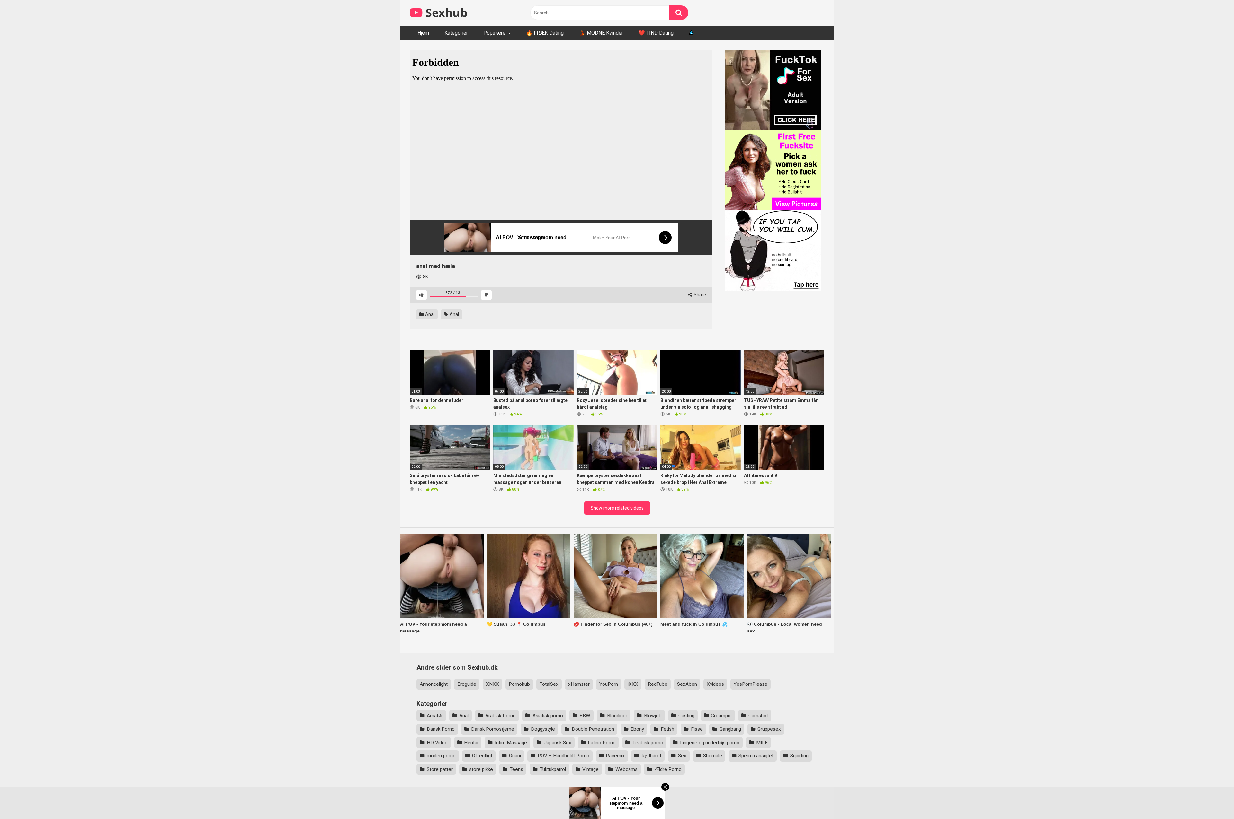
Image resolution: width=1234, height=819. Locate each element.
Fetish (667, 729)
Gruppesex (769, 729)
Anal (429, 314)
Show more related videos (617, 507)
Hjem (423, 33)
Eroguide (466, 684)
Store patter (440, 769)
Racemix (615, 756)
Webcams (626, 769)
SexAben (687, 684)
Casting (686, 716)
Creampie (721, 716)
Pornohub (519, 684)
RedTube (657, 684)
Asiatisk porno (547, 716)
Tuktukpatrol (553, 769)
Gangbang (730, 729)
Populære (494, 33)
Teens (516, 769)
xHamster (579, 684)
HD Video (437, 742)
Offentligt (482, 756)
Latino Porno (602, 742)
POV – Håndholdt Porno (563, 756)
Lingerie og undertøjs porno (709, 742)
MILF (762, 742)
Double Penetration (593, 729)
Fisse (697, 729)
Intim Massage (511, 742)
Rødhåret (651, 756)
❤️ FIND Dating (656, 33)
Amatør (435, 716)
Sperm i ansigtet (755, 756)
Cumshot (758, 716)
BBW (584, 716)
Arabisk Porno (500, 716)
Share (699, 294)
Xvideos (715, 684)
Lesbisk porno (647, 742)
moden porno (441, 756)
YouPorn (608, 684)
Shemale (712, 756)
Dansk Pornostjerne (492, 729)
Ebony (637, 729)
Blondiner (617, 716)
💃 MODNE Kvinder (601, 33)
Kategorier (456, 33)
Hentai (471, 742)
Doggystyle (543, 729)
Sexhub (445, 13)
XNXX (492, 684)
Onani (515, 756)
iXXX (633, 684)
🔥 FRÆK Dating (545, 33)
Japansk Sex (557, 742)
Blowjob (653, 716)
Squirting (799, 756)
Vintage (590, 769)
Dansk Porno (441, 729)
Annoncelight (434, 684)
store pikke (481, 769)
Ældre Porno (668, 769)
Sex (682, 756)
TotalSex (549, 684)
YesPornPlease (750, 684)
